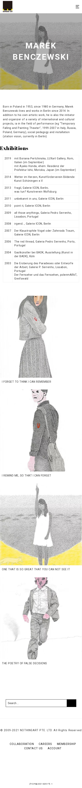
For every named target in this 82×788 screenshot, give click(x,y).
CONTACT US (33, 748)
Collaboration (22, 743)
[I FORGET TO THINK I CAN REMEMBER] (41, 337)
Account (55, 748)
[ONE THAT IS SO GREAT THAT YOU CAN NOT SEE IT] (41, 524)
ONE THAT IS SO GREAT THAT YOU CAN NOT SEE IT (36, 569)
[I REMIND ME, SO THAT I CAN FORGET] (41, 431)
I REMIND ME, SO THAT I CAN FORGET (26, 475)
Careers (45, 743)
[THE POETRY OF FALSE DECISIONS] (41, 618)
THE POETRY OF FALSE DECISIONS (24, 663)
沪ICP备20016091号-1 (41, 784)
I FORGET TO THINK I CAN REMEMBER (26, 381)
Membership (66, 743)
